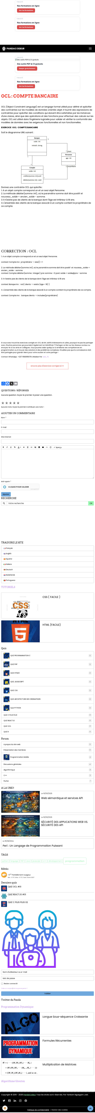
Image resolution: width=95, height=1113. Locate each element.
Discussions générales (47, 764)
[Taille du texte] (15, 447)
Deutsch (9, 569)
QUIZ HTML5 (50, 673)
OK (91, 503)
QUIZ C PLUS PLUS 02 (18, 902)
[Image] (39, 447)
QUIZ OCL (47, 726)
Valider (47, 993)
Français (9, 548)
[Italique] (7, 447)
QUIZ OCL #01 (14, 886)
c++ (44, 861)
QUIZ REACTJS (47, 720)
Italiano (8, 564)
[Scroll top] (90, 1108)
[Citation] (24, 447)
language (14, 861)
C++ (47, 775)
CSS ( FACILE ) (51, 597)
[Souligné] (11, 447)
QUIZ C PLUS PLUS (47, 715)
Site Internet (6, 437)
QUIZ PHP (50, 664)
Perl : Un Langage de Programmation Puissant (33, 845)
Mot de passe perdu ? (20, 988)
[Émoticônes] (51, 447)
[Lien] (31, 447)
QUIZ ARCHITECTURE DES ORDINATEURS (50, 699)
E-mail (3, 427)
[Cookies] (5, 1108)
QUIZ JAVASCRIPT (50, 682)
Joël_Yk (45, 357)
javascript (36, 861)
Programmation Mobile (50, 757)
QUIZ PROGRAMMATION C (50, 655)
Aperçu (58, 447)
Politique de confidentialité (38, 1110)
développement (55, 861)
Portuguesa (10, 580)
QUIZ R (47, 732)
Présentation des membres (47, 750)
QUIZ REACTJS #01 (17, 894)
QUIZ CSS (50, 690)
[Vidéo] (43, 447)
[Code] (47, 447)
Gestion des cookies (59, 1110)
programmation (74, 861)
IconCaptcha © (34, 489)
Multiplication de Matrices (59, 1064)
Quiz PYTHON (50, 708)
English (8, 553)
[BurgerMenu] (90, 49)
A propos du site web (47, 744)
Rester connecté (10, 983)
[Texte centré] (28, 447)
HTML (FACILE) (52, 624)
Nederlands (10, 575)
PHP (22, 861)
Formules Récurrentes (57, 1040)
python (5, 861)
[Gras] (3, 447)
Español (8, 559)
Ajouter (6, 494)
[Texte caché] (35, 447)
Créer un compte (6, 988)
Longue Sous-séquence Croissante (65, 1016)
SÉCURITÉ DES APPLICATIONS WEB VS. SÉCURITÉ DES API (64, 823)
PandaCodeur (29, 1094)
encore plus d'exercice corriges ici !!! (47, 366)
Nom (3, 417)
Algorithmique (47, 770)
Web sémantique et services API (62, 798)
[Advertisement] (42, 39)
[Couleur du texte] (19, 447)
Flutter (47, 781)
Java (28, 861)
